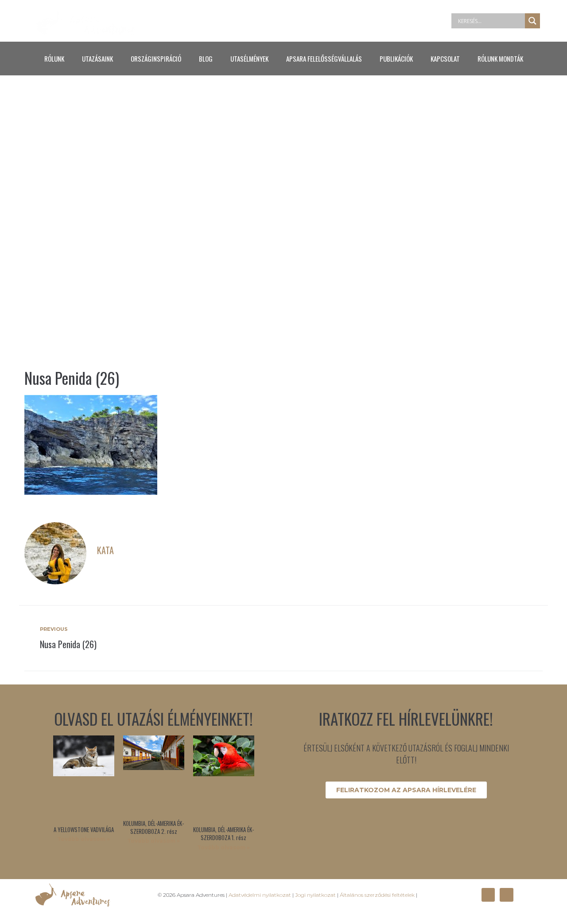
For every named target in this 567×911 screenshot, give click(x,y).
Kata (105, 550)
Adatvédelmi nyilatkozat (260, 894)
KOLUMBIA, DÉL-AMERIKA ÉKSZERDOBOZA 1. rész (223, 833)
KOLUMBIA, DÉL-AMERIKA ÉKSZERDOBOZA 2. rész (153, 827)
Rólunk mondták (500, 58)
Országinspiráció (156, 58)
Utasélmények (249, 58)
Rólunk (54, 58)
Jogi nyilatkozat (315, 894)
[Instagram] (506, 894)
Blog (206, 58)
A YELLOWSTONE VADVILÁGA (84, 829)
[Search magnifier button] (532, 20)
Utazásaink (97, 58)
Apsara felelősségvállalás (324, 58)
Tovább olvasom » (83, 839)
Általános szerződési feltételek (377, 894)
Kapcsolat (445, 58)
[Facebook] (488, 894)
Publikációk (396, 58)
